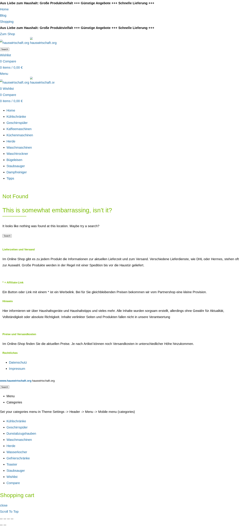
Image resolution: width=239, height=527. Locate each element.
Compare (13, 483)
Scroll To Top (9, 511)
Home (4, 9)
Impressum (17, 368)
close (3, 505)
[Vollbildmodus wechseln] (8, 518)
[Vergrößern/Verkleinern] (12, 518)
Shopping (6, 21)
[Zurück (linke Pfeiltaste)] (1, 525)
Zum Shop (7, 34)
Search (4, 49)
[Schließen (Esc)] (1, 518)
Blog (3, 15)
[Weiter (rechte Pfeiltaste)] (5, 525)
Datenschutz (18, 362)
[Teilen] (5, 518)
